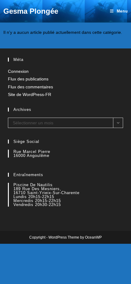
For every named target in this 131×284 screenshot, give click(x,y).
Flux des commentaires (30, 86)
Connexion (18, 71)
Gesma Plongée (30, 11)
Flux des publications (28, 78)
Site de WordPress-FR (29, 94)
